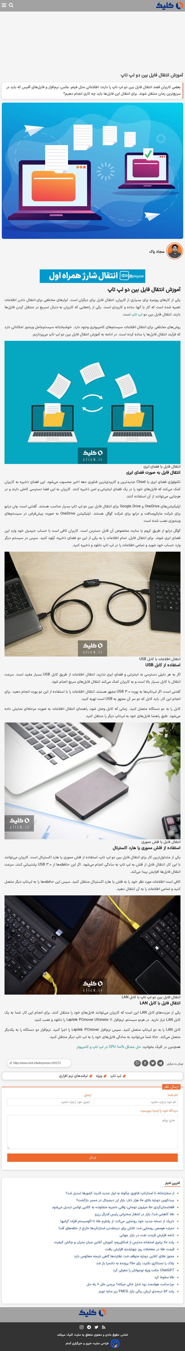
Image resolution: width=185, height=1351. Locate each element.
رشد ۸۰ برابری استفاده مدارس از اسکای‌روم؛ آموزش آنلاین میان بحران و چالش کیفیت (114, 1242)
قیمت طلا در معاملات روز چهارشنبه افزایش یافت (139, 1249)
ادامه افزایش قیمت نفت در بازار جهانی (147, 1235)
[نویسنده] (174, 251)
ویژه (99, 1076)
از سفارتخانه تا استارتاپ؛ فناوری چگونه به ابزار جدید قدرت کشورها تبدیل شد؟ (120, 1193)
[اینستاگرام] (81, 1328)
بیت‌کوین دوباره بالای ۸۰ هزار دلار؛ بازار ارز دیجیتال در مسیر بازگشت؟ (125, 1200)
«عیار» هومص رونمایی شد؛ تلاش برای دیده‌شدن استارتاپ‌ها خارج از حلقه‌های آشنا (116, 1228)
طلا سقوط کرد (164, 1277)
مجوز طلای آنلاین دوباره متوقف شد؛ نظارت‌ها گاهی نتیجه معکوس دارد (124, 1256)
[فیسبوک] (145, 1064)
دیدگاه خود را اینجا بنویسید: (159, 1111)
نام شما (173, 1095)
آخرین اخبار (172, 1183)
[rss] (103, 1328)
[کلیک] (169, 6)
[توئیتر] (152, 1064)
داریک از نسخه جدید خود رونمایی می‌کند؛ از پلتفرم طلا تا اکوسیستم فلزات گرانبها (117, 1221)
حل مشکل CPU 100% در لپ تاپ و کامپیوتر (108, 1047)
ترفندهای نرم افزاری (74, 1076)
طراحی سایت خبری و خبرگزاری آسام (87, 1343)
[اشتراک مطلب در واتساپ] (137, 1063)
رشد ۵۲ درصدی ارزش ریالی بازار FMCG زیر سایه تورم (136, 1291)
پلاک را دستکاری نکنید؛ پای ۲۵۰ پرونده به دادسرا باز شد (135, 1263)
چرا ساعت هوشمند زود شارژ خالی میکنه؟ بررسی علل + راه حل (130, 1284)
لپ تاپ (137, 314)
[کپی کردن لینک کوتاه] (37, 1063)
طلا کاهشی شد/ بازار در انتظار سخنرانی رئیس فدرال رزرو (134, 1214)
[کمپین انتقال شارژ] (92, 276)
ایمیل (87, 1095)
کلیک (70, 1335)
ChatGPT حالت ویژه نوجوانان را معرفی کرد (143, 1270)
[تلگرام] (160, 1064)
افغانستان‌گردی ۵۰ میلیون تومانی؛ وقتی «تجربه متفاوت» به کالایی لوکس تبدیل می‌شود (113, 1207)
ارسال (92, 1157)
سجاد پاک (156, 251)
